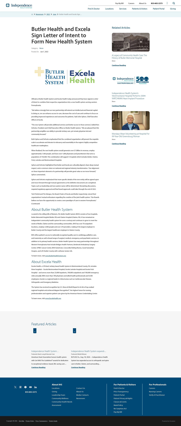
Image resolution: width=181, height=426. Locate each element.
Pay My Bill (119, 3)
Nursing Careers (155, 391)
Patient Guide (53, 421)
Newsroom (39, 14)
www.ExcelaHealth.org (53, 298)
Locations (109, 8)
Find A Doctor (94, 8)
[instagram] (20, 387)
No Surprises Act (120, 408)
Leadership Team (58, 395)
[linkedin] (35, 387)
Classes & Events (120, 402)
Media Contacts (82, 395)
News (41, 48)
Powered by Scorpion (168, 421)
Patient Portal (159, 8)
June (54, 14)
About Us (142, 3)
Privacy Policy (30, 421)
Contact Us (80, 388)
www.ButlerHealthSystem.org (55, 256)
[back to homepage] (32, 14)
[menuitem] (95, 9)
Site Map (21, 421)
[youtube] (30, 387)
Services (122, 8)
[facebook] (25, 387)
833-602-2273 (157, 3)
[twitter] (15, 387)
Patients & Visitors (139, 8)
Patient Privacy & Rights (123, 398)
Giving (173, 8)
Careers (131, 3)
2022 (48, 14)
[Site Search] (174, 3)
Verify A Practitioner (157, 395)
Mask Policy (118, 405)
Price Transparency (121, 391)
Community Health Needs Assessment (62, 403)
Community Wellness (60, 398)
